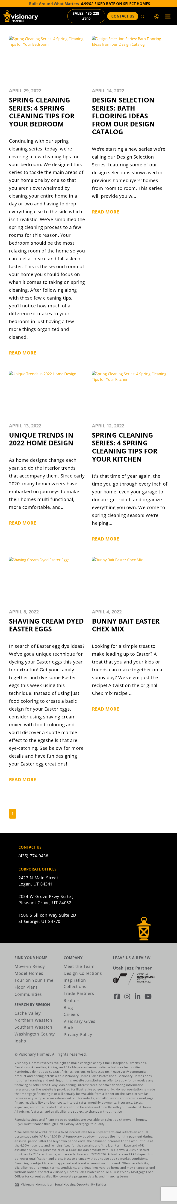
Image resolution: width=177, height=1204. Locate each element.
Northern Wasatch (33, 1020)
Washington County (35, 1034)
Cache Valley (28, 1013)
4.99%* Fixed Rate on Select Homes (115, 3)
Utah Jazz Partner (132, 968)
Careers (71, 1014)
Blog (68, 1007)
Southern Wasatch (33, 1027)
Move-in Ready (30, 966)
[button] (156, 16)
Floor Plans (26, 987)
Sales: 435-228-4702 (86, 16)
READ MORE (22, 353)
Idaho (20, 1041)
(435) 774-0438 (33, 856)
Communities (28, 994)
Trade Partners (79, 993)
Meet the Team (79, 966)
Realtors (72, 1000)
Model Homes (29, 973)
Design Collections (83, 973)
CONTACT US (122, 16)
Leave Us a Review (131, 957)
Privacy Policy (78, 1034)
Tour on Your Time (34, 980)
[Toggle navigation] (166, 16)
